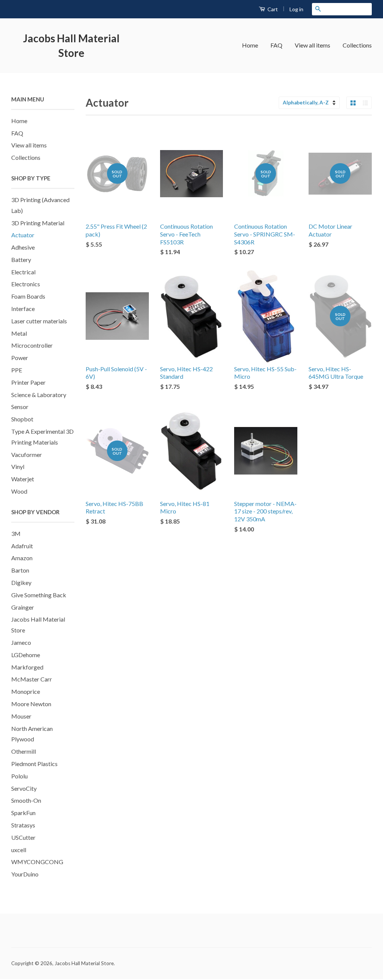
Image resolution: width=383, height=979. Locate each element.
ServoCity (24, 788)
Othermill (23, 751)
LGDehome (25, 654)
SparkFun (23, 812)
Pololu (19, 776)
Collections (357, 45)
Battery (21, 259)
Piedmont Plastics (34, 763)
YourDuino (25, 874)
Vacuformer (26, 454)
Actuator (22, 234)
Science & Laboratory (38, 394)
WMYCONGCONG (37, 861)
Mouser (21, 716)
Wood (19, 491)
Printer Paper (28, 382)
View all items (312, 45)
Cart (272, 9)
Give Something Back (38, 594)
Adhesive (23, 247)
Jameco (21, 642)
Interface (23, 308)
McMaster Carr (31, 679)
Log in (296, 9)
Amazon (22, 557)
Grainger (22, 607)
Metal (19, 333)
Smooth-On (26, 800)
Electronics (25, 283)
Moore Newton (31, 703)
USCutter (23, 837)
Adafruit (22, 545)
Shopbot (22, 419)
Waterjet (22, 478)
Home (250, 45)
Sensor (19, 406)
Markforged (27, 667)
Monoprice (25, 691)
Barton (20, 570)
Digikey (21, 582)
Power (19, 357)
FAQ (276, 45)
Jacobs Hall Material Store (71, 45)
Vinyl (17, 466)
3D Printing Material (37, 222)
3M (16, 533)
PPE (16, 369)
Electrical (23, 271)
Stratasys (23, 825)
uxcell (18, 849)
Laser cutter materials (39, 320)
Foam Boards (28, 296)
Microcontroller (32, 345)
